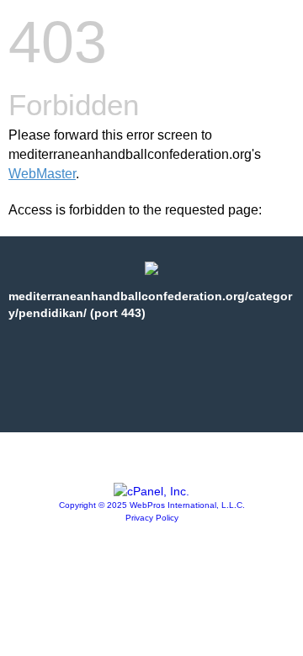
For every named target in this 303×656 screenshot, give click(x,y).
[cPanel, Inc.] (151, 491)
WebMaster (42, 174)
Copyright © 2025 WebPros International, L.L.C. (152, 505)
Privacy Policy (151, 517)
